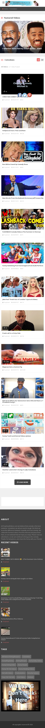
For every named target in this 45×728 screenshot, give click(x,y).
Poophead (7, 100)
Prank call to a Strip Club (11, 333)
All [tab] (38, 60)
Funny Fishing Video (8, 665)
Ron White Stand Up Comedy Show (15, 164)
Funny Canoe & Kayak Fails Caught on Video (17, 579)
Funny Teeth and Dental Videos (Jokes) (16, 436)
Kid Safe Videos (7, 673)
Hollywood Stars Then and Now (13, 131)
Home (6, 9)
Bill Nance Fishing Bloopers (11, 657)
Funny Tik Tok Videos (9, 669)
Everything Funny (8, 661)
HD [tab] (42, 60)
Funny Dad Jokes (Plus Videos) (12, 619)
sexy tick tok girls (8, 677)
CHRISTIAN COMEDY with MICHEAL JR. (15, 97)
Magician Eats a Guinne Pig (12, 367)
